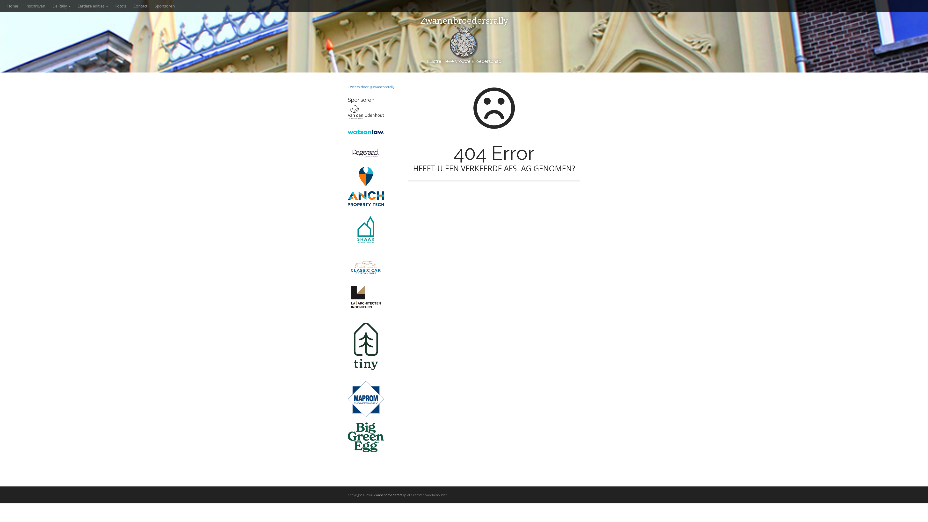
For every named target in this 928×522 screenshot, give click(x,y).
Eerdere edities (92, 6)
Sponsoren (165, 6)
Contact (140, 6)
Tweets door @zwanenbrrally (371, 87)
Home (12, 6)
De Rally (60, 6)
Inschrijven (35, 6)
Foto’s (120, 6)
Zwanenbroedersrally (464, 21)
